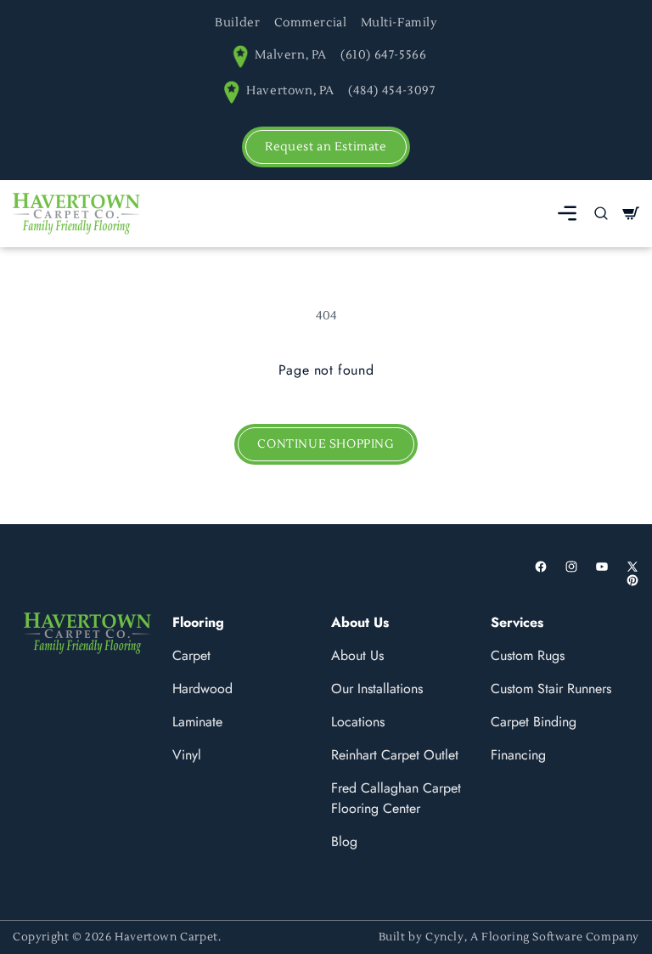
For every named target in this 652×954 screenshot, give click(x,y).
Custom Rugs (528, 655)
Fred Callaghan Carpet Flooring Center (396, 798)
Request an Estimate (325, 147)
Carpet (191, 655)
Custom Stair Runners (551, 688)
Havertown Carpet (166, 937)
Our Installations (377, 688)
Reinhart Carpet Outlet (394, 755)
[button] (567, 213)
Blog (344, 841)
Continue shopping (325, 444)
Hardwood (202, 688)
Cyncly (444, 937)
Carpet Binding (533, 721)
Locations (358, 721)
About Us (357, 655)
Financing (518, 755)
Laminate (197, 721)
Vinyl (186, 755)
